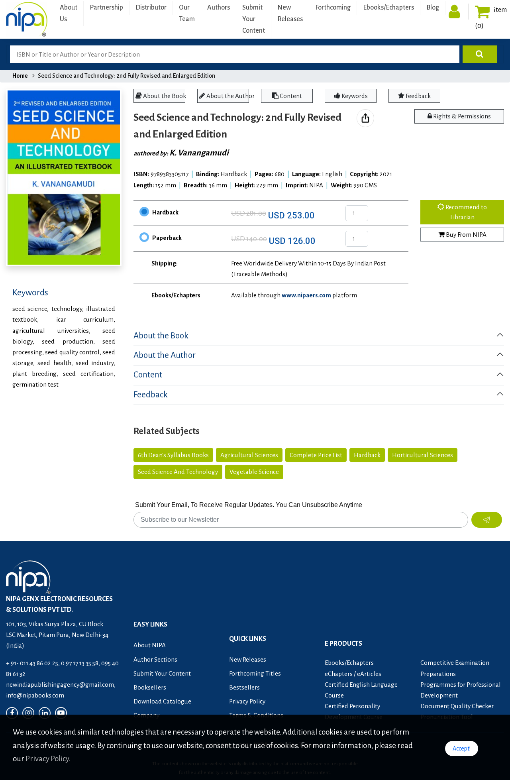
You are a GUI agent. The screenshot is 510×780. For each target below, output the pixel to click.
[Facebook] (12, 713)
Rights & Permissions (461, 116)
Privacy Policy (247, 701)
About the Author (227, 95)
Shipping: (164, 263)
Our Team (187, 13)
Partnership (106, 7)
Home (20, 76)
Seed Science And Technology (178, 471)
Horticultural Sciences (422, 455)
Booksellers (149, 687)
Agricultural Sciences (249, 455)
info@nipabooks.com (35, 695)
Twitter (378, 124)
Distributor (151, 7)
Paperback (167, 237)
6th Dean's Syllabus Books (173, 455)
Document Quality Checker (457, 706)
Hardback (165, 212)
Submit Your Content (253, 19)
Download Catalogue (162, 701)
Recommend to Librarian (465, 212)
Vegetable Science (254, 471)
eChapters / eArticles (353, 673)
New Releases (290, 13)
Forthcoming (333, 7)
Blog (432, 7)
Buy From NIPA (465, 234)
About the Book (163, 95)
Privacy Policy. (48, 758)
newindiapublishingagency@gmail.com (60, 684)
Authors (218, 7)
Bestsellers (244, 687)
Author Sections (155, 659)
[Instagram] (28, 713)
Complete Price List (316, 455)
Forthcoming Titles (255, 673)
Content (290, 95)
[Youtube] (61, 713)
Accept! (462, 748)
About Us (68, 13)
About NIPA (149, 645)
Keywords (354, 95)
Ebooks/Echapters (388, 7)
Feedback (417, 95)
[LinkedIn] (45, 713)
